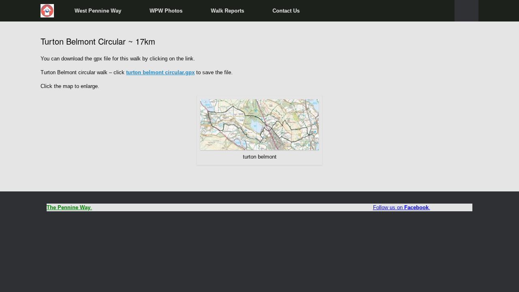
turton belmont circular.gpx (160, 72)
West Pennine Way (98, 11)
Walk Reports (227, 11)
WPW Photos (166, 11)
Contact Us (286, 11)
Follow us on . (401, 207)
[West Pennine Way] (47, 10)
